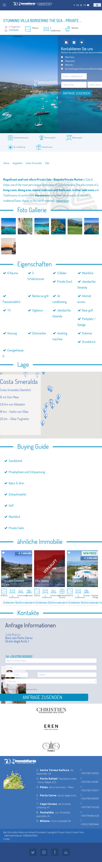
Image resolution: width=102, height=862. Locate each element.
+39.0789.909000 (20, 656)
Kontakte (41, 832)
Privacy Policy (32, 689)
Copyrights (51, 832)
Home (6, 163)
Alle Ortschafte (10, 832)
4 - (42, 787)
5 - (46, 795)
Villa (47, 163)
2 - (52, 770)
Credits (6, 838)
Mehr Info (69, 64)
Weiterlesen (62, 200)
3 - (47, 778)
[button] (44, 372)
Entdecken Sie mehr (9, 602)
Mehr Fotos (69, 57)
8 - (45, 812)
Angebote (17, 163)
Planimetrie (70, 61)
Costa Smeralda (33, 163)
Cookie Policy (77, 832)
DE (81, 5)
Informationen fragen (24, 602)
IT (74, 5)
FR (85, 5)
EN (77, 5)
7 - (46, 804)
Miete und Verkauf (27, 832)
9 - (43, 821)
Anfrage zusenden (76, 93)
